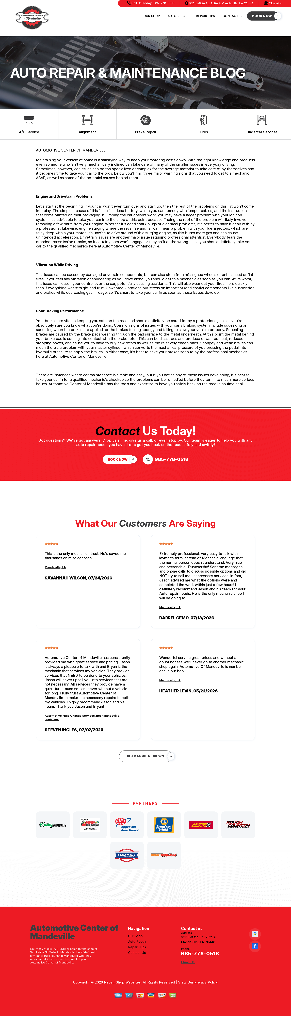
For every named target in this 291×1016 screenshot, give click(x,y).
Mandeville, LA (55, 567)
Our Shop (151, 16)
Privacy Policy (206, 982)
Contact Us (233, 16)
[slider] (51, 543)
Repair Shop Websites (122, 982)
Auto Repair (178, 16)
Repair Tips (205, 16)
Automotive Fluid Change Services (70, 715)
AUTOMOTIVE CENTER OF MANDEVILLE (71, 150)
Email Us (188, 962)
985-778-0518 (56, 949)
